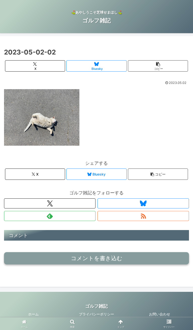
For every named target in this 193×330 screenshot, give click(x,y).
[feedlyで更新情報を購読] (49, 216)
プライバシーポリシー (96, 314)
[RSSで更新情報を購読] (143, 216)
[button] (158, 66)
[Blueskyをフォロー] (143, 203)
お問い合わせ (159, 314)
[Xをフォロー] (49, 203)
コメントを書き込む (96, 258)
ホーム (33, 314)
